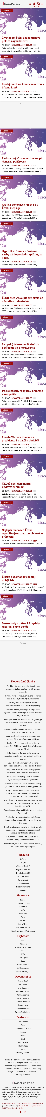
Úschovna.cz (36, 1065)
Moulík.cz (17, 1068)
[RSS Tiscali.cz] (25, 1112)
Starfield (23, 906)
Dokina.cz (36, 1068)
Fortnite (23, 920)
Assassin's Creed (23, 903)
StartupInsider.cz (23, 1074)
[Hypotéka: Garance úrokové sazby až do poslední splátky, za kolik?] (23, 234)
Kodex (35, 1103)
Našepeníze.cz (21, 1071)
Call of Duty (23, 924)
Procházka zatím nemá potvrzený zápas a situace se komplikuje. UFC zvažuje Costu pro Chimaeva (23, 820)
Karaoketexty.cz (22, 1065)
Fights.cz (23, 936)
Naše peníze (6, 10)
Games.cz (23, 895)
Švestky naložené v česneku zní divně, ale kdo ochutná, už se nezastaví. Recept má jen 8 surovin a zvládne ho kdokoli (23, 830)
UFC (23, 940)
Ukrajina (23, 862)
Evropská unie (23, 883)
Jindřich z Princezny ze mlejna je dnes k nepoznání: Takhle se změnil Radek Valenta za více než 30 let (23, 746)
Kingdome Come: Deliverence (23, 931)
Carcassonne (23, 1021)
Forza (23, 917)
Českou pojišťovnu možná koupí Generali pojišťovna (22, 159)
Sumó (23, 961)
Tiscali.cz (23, 855)
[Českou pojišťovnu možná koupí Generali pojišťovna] (23, 142)
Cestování (36, 1059)
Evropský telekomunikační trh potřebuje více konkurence (20, 346)
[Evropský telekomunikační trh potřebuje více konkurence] (23, 328)
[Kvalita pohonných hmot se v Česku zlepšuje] (23, 188)
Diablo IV (23, 913)
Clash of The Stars (23, 947)
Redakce (12, 1103)
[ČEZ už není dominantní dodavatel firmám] (23, 467)
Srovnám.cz (33, 1071)
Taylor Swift (23, 1005)
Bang (23, 1025)
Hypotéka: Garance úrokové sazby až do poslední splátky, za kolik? (22, 254)
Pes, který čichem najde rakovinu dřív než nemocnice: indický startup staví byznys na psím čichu (23, 689)
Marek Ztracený (23, 1001)
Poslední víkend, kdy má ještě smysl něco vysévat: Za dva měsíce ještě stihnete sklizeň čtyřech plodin (23, 712)
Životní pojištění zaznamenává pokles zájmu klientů (21, 39)
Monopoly (23, 1032)
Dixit (23, 1039)
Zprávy (16, 1059)
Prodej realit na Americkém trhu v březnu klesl (23, 85)
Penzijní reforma (23, 886)
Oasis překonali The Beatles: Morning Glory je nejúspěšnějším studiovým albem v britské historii (23, 722)
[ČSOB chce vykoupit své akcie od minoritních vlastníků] (23, 281)
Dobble (23, 1035)
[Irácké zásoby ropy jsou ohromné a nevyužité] (23, 374)
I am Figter (23, 957)
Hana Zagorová (23, 988)
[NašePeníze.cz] (13, 4)
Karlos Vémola (23, 964)
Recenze (23, 900)
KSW (23, 954)
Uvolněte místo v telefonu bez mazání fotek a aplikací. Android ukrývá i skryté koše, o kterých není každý (23, 803)
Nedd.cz (9, 1068)
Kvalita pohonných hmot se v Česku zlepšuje (20, 206)
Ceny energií (23, 880)
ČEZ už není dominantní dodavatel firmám (16, 485)
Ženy (29, 1059)
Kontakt (40, 1103)
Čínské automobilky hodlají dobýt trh (19, 578)
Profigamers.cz (22, 1062)
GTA (23, 910)
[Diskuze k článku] (34, 45)
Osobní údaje (26, 1103)
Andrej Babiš (23, 981)
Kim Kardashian (23, 995)
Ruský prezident (23, 876)
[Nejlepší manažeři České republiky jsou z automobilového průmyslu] (23, 513)
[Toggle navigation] (42, 4)
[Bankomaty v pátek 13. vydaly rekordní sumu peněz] (23, 607)
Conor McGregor (23, 971)
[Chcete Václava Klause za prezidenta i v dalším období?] (23, 421)
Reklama (5, 1103)
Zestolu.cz (23, 1017)
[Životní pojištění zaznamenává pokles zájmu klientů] (23, 21)
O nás (21, 1108)
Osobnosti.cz (23, 976)
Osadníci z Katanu (23, 1028)
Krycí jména (23, 1042)
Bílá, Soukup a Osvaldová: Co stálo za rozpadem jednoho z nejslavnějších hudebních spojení (23, 756)
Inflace (23, 859)
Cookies (18, 1103)
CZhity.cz (10, 1071)
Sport (23, 1059)
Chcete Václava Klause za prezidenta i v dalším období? (20, 438)
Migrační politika (23, 869)
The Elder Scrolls (23, 927)
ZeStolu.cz (34, 1062)
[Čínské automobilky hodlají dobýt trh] (23, 560)
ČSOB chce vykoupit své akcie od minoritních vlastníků (22, 299)
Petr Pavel (23, 984)
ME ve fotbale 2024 (23, 873)
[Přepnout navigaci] (34, 4)
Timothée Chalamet (23, 1012)
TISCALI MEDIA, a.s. (24, 1106)
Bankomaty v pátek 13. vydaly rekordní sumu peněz (20, 624)
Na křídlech (23, 1046)
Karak (23, 1049)
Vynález (23, 890)
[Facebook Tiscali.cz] (20, 1112)
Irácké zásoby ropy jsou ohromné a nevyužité (22, 392)
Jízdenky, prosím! (23, 1052)
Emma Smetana (23, 1008)
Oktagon (23, 944)
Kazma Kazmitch (23, 991)
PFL (23, 950)
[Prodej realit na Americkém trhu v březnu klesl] (23, 67)
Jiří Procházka (23, 968)
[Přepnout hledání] (30, 4)
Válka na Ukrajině (23, 866)
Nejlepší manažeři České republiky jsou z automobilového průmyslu (22, 533)
